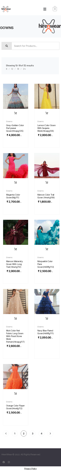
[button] (44, 9)
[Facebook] (3, 462)
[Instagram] (9, 462)
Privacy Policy (30, 468)
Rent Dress (15, 113)
